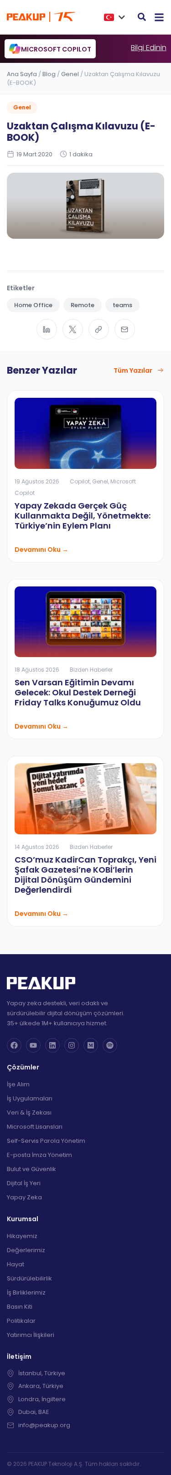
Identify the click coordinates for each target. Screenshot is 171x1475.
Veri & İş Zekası (29, 1112)
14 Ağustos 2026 (37, 847)
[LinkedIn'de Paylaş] (46, 329)
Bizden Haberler (91, 669)
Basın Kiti (19, 1306)
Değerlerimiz (26, 1250)
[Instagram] (71, 1045)
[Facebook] (14, 1045)
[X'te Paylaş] (72, 329)
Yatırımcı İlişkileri (30, 1335)
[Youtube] (33, 1045)
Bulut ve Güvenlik (31, 1169)
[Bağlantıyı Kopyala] (98, 329)
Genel (70, 74)
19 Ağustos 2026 (37, 481)
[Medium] (90, 1045)
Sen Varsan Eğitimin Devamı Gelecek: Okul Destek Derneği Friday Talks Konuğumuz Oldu (78, 692)
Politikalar (21, 1320)
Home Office (33, 305)
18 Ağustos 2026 (37, 669)
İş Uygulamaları (29, 1098)
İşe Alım (18, 1084)
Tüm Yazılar (133, 370)
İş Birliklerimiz (26, 1292)
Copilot (80, 481)
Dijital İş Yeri (24, 1183)
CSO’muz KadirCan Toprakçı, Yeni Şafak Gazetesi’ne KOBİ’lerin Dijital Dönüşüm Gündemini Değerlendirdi (85, 874)
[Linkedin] (52, 1045)
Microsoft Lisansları (34, 1126)
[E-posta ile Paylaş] (124, 329)
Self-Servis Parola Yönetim (46, 1140)
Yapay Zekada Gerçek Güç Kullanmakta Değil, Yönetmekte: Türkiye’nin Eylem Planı (82, 515)
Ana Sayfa (22, 74)
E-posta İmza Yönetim (39, 1155)
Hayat (15, 1264)
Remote (82, 305)
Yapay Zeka (24, 1197)
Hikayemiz (22, 1236)
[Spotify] (110, 1045)
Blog (49, 74)
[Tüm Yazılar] (160, 370)
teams (122, 305)
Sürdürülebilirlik (29, 1278)
